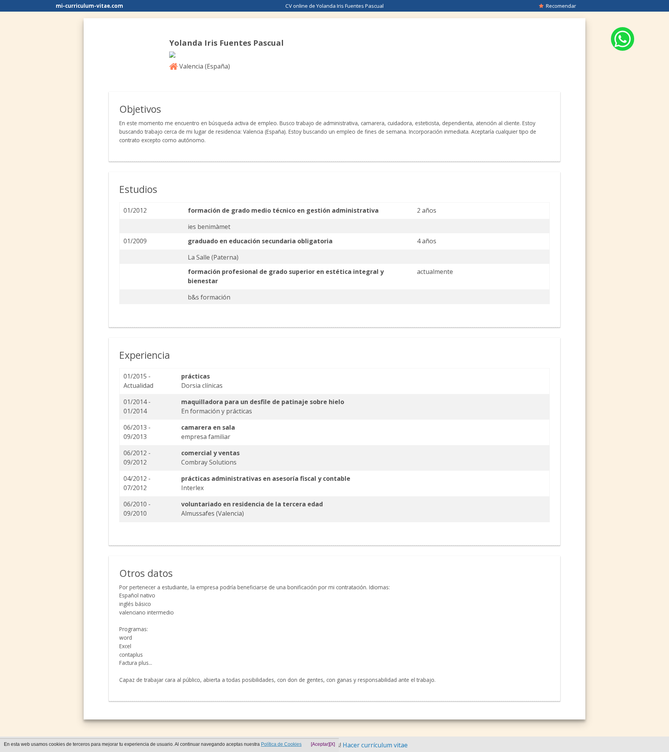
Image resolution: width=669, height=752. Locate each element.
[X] (332, 744)
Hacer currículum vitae (375, 745)
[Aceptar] (320, 744)
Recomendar (560, 5)
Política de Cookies (281, 744)
